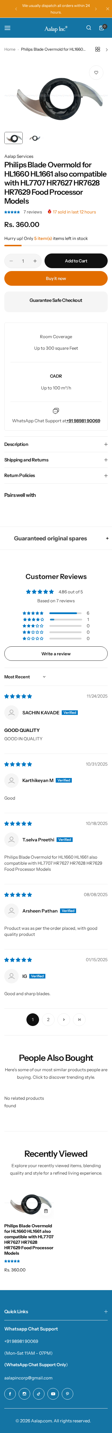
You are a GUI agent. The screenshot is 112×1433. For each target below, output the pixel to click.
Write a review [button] (56, 653)
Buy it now (56, 278)
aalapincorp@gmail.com (28, 1378)
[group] (56, 95)
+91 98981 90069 (21, 1341)
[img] (18, 696)
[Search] (88, 28)
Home (10, 49)
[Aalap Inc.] (56, 28)
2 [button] (48, 1019)
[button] (16, 9)
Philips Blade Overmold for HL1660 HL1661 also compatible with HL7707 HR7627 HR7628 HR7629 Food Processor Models (29, 1239)
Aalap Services (18, 156)
